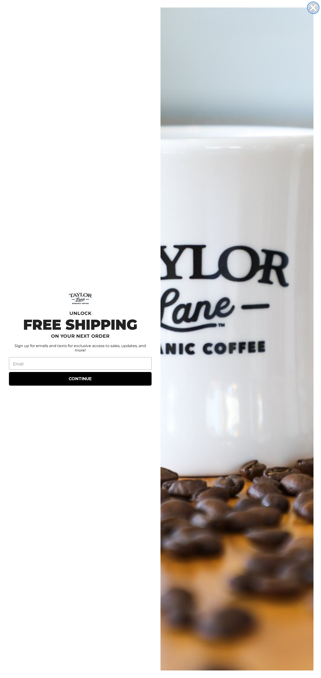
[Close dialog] (313, 8)
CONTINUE (80, 378)
